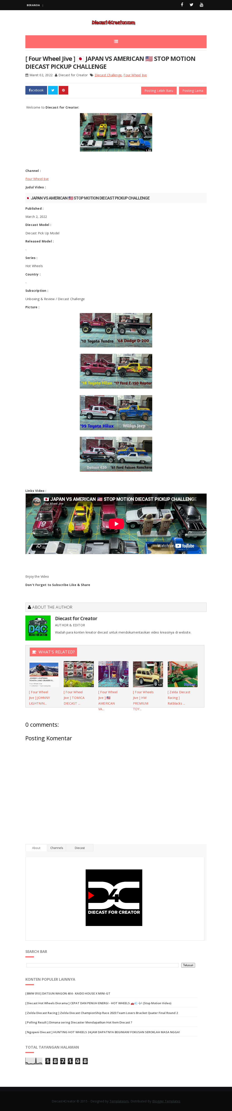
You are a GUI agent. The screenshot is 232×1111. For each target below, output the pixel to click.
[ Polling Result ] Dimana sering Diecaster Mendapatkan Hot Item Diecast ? (78, 1022)
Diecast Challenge (108, 75)
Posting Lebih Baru (159, 90)
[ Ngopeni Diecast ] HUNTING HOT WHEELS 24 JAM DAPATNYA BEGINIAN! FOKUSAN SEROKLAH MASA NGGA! (102, 1032)
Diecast (80, 848)
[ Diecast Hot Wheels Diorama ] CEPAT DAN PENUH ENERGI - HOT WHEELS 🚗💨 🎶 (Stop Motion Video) (98, 1003)
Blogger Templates (166, 1101)
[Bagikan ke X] (53, 90)
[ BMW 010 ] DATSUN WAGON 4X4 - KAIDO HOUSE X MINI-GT (67, 993)
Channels (56, 848)
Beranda (33, 5)
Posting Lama (192, 90)
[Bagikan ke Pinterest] (63, 90)
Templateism (119, 1101)
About (36, 848)
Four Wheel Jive (135, 75)
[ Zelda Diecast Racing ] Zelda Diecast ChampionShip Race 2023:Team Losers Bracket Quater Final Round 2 (101, 1013)
